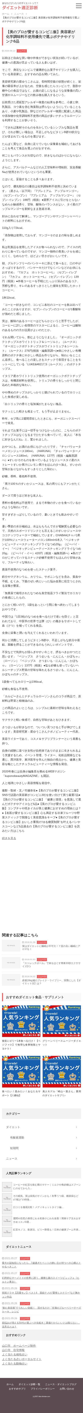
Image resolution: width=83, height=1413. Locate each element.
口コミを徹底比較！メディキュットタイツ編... (38, 1207)
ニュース (22, 51)
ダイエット (13, 1127)
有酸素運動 (17, 1137)
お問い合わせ (67, 1388)
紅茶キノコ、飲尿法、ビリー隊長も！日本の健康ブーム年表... (46, 1229)
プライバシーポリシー (43, 1388)
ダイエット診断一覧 (29, 1384)
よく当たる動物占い (14, 1363)
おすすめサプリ (17, 1388)
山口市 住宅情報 (13, 1350)
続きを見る (9, 838)
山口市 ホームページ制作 (19, 1345)
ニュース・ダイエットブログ (61, 1384)
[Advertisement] (41, 887)
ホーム (10, 1384)
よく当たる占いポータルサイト (22, 1359)
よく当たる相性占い (14, 1354)
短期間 (14, 1148)
